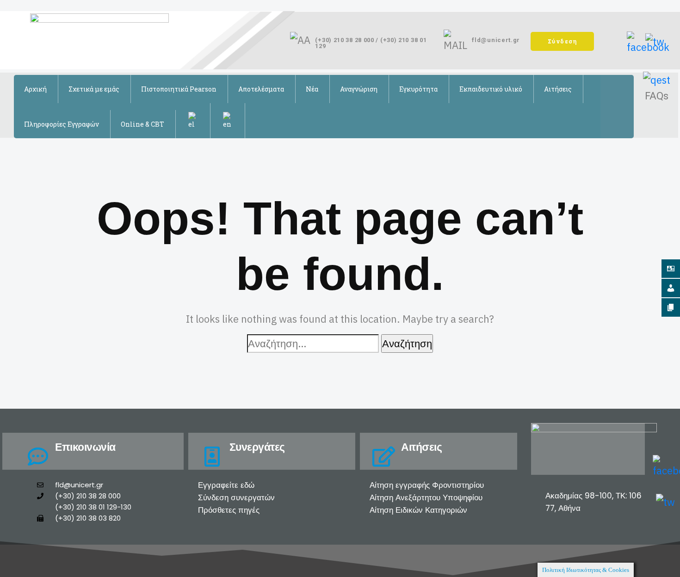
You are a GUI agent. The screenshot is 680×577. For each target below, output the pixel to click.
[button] (562, 41)
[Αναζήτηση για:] (313, 343)
